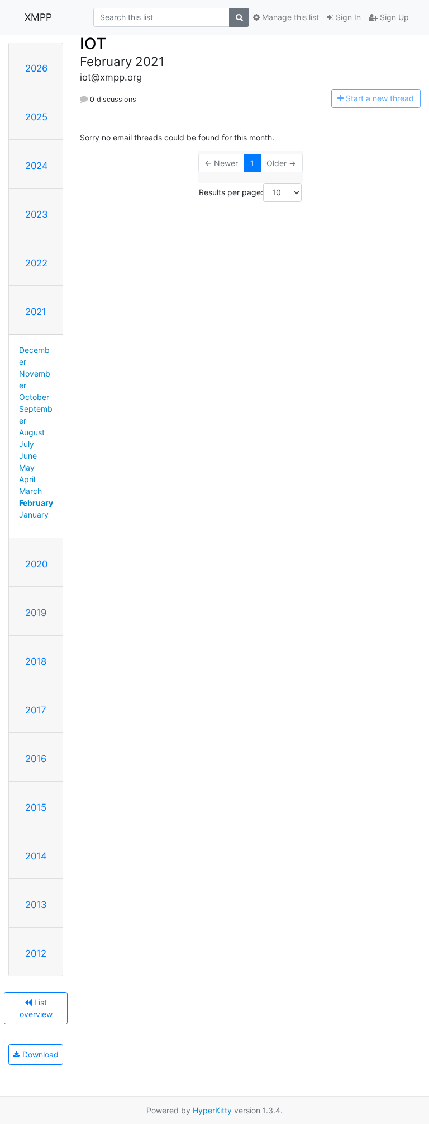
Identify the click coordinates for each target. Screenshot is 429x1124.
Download (39, 1054)
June (28, 455)
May (27, 467)
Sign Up (393, 17)
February (36, 502)
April (27, 479)
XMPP (38, 17)
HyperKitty (212, 1110)
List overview (36, 1008)
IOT (93, 43)
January (34, 514)
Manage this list (289, 17)
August (32, 432)
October (34, 397)
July (26, 444)
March (30, 491)
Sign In (347, 17)
